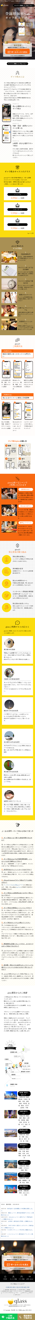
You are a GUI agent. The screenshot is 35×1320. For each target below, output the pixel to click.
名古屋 (21, 1287)
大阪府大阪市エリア (24, 1112)
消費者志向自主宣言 (29, 1291)
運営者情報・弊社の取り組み (10, 1289)
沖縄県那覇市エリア (24, 1175)
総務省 (24, 1306)
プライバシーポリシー (18, 1291)
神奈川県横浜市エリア (24, 1187)
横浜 (14, 1287)
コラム (16, 1292)
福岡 (25, 1287)
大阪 (17, 1287)
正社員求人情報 (21, 1289)
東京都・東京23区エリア (24, 1094)
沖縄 (28, 1287)
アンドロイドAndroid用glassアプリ (13, 885)
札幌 (7, 1287)
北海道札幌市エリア (24, 1162)
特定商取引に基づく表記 (7, 1291)
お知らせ (31, 1292)
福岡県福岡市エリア (24, 1146)
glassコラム (24, 1292)
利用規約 (28, 1289)
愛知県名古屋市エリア (24, 1131)
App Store (18, 887)
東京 (11, 1287)
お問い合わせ (17, 1294)
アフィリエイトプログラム (8, 1292)
